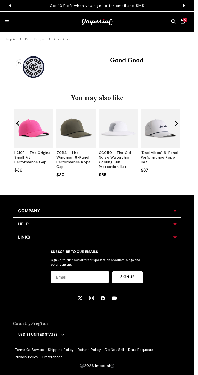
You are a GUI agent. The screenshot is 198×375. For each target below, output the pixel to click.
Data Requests (140, 349)
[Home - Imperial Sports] (97, 22)
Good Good (62, 39)
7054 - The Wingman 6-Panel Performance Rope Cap (73, 159)
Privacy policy (26, 357)
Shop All (10, 39)
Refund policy (89, 349)
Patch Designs (35, 39)
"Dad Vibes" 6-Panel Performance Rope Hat (159, 157)
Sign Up (127, 276)
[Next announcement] (184, 5)
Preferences (52, 357)
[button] (173, 22)
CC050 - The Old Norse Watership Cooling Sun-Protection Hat (115, 159)
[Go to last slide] (18, 123)
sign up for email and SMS (117, 5)
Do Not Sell (114, 349)
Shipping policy (61, 349)
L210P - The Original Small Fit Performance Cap (33, 157)
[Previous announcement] (10, 5)
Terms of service (29, 349)
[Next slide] (176, 123)
